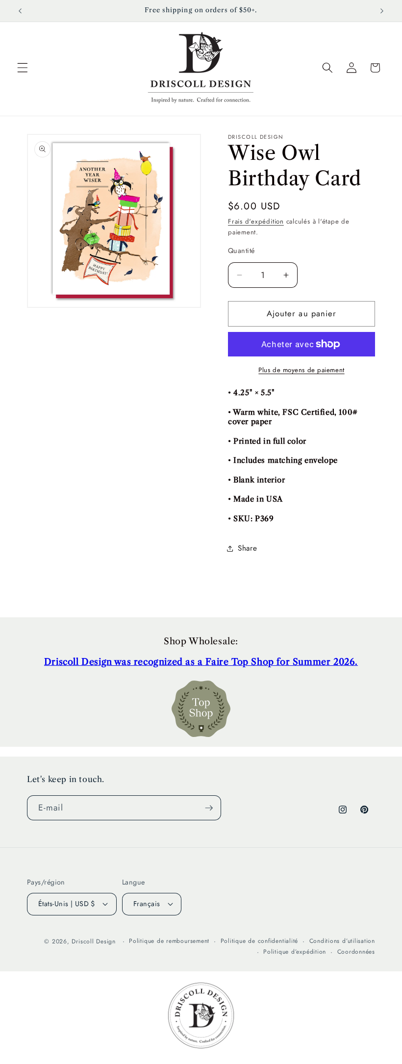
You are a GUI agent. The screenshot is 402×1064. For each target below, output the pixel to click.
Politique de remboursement (169, 941)
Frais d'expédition (256, 221)
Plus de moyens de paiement (301, 370)
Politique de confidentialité (260, 941)
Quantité (241, 250)
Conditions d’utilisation (342, 941)
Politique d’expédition (294, 951)
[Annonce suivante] (382, 11)
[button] (22, 67)
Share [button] (247, 548)
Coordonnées (356, 951)
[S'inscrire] (209, 808)
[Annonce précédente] (20, 11)
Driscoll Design (94, 941)
